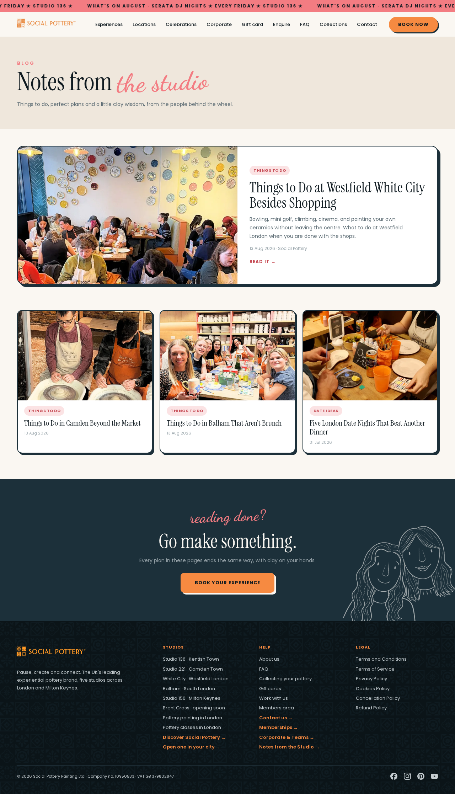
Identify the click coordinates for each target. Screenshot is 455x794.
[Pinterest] (420, 776)
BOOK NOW (413, 24)
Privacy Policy (371, 678)
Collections (333, 24)
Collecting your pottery (285, 678)
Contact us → (276, 717)
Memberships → (278, 727)
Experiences (109, 24)
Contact (367, 24)
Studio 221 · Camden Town (193, 669)
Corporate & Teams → (286, 737)
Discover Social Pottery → (194, 737)
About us (269, 659)
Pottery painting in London (192, 717)
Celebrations (181, 24)
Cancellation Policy (378, 698)
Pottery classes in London (192, 727)
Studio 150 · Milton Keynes (191, 698)
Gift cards (270, 688)
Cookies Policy (373, 688)
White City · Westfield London (196, 678)
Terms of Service (375, 669)
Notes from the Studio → (289, 747)
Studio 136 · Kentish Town (191, 659)
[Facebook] (393, 776)
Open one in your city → (191, 747)
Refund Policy (371, 707)
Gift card (252, 24)
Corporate (219, 24)
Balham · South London (189, 688)
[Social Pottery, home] (50, 24)
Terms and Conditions (381, 659)
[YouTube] (434, 776)
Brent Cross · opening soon (194, 707)
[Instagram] (407, 776)
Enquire (281, 24)
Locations (144, 24)
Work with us (273, 698)
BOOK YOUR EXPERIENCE (227, 582)
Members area (276, 707)
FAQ (305, 24)
